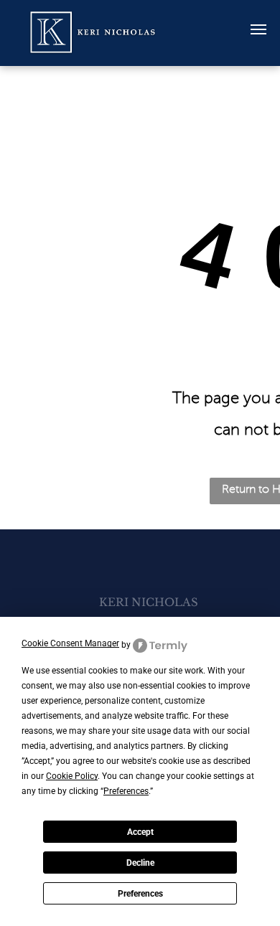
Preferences (140, 894)
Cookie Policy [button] (72, 776)
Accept (140, 832)
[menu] (258, 29)
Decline (140, 863)
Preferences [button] (126, 791)
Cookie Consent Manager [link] (70, 643)
